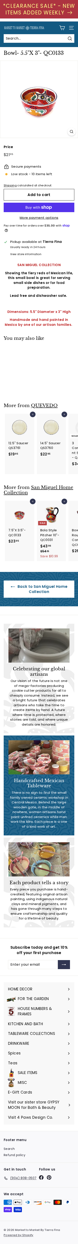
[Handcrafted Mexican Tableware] (39, 757)
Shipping (10, 185)
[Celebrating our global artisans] (39, 645)
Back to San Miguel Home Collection (42, 589)
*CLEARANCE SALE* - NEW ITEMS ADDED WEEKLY (39, 9)
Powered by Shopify (18, 1235)
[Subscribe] (64, 964)
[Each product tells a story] (39, 859)
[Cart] (62, 27)
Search (9, 1149)
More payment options (39, 217)
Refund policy (14, 1155)
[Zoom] (72, 132)
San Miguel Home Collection (38, 490)
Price (8, 146)
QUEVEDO (44, 405)
